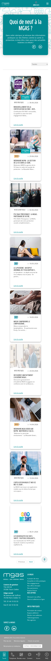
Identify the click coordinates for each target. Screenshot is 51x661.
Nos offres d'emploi (33, 586)
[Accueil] (5, 3)
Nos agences (31, 620)
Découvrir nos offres (34, 597)
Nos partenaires (32, 588)
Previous (21, 562)
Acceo (38, 658)
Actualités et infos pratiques (36, 581)
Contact (29, 658)
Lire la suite (18, 125)
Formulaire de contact (34, 611)
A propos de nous (33, 579)
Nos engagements (33, 583)
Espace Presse (32, 590)
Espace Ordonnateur (32, 646)
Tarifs (4, 658)
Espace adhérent (32, 613)
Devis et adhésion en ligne (36, 599)
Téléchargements (33, 618)
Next (31, 562)
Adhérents (36, 5)
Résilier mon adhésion (34, 615)
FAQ (46, 658)
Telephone (12, 658)
